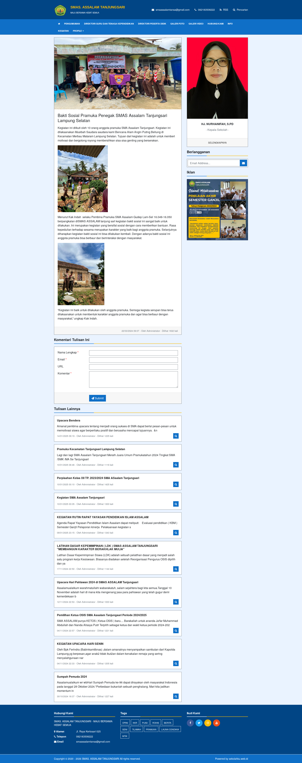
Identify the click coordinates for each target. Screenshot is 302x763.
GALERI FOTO (177, 23)
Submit (99, 398)
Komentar (64, 373)
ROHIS (155, 722)
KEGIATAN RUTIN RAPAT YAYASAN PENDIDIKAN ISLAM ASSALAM (102, 517)
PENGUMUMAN (72, 23)
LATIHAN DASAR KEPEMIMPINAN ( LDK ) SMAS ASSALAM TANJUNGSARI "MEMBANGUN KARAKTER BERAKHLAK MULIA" (107, 547)
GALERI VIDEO (196, 23)
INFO (230, 23)
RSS (225, 9)
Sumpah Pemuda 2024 (72, 677)
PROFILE (77, 30)
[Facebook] (191, 723)
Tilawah (136, 729)
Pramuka (151, 729)
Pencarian (242, 9)
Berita (167, 722)
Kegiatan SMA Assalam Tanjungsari (81, 497)
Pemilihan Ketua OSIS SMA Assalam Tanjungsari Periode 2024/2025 (102, 615)
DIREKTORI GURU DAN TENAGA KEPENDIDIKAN (109, 23)
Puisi (145, 722)
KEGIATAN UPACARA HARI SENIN (80, 644)
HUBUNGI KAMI (216, 23)
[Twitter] (200, 723)
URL (60, 366)
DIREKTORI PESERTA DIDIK (152, 23)
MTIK (124, 735)
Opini (125, 722)
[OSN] (217, 210)
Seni (124, 729)
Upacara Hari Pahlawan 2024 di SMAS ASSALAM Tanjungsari (97, 582)
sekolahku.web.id (238, 758)
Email (62, 359)
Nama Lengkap (68, 352)
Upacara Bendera (68, 420)
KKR (135, 722)
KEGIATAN (63, 30)
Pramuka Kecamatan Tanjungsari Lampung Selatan (91, 449)
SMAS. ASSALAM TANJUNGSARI (100, 758)
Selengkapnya (217, 142)
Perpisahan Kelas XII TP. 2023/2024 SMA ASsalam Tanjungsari (98, 478)
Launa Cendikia (170, 729)
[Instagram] (208, 723)
